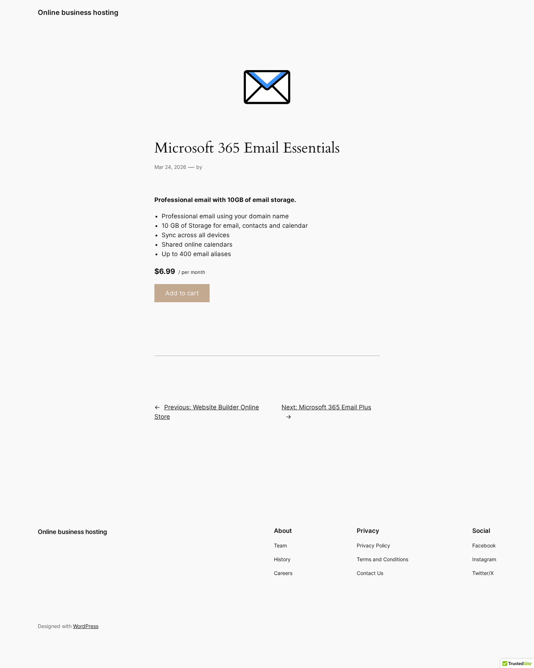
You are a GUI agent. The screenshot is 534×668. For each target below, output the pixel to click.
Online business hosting (78, 12)
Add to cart (182, 293)
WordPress (85, 626)
